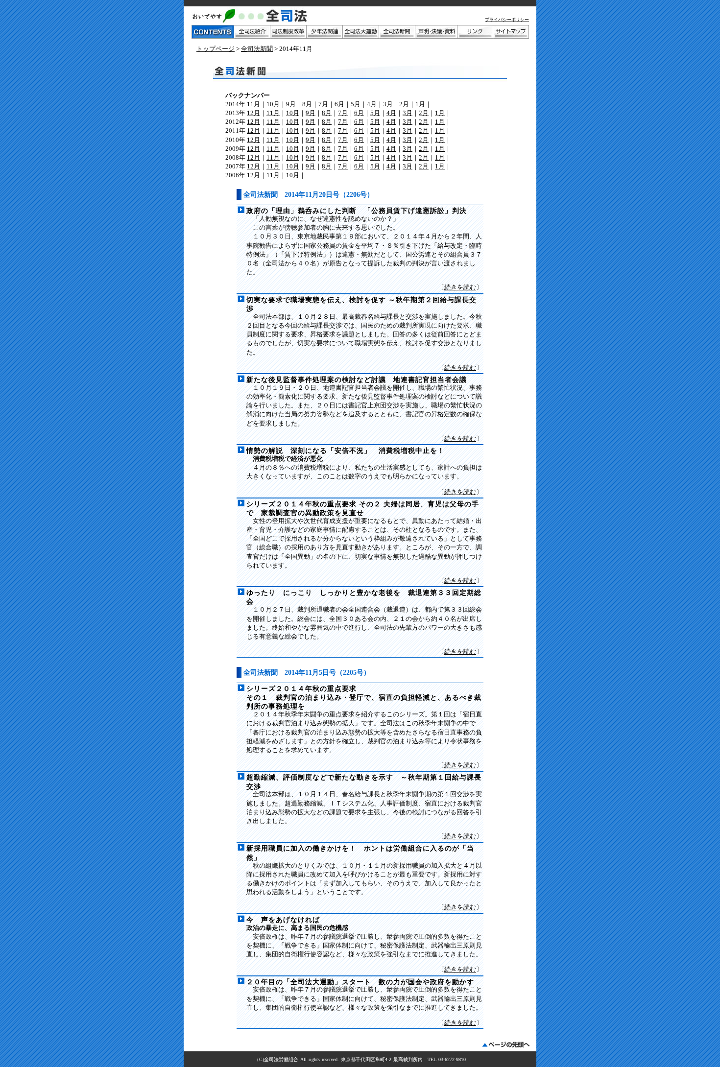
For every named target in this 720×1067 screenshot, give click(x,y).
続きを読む (460, 287)
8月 (307, 104)
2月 (404, 104)
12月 (253, 113)
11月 (273, 113)
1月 (420, 104)
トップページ (215, 48)
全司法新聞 (257, 48)
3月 (388, 104)
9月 (291, 104)
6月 (339, 104)
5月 (355, 104)
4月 (372, 104)
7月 (323, 104)
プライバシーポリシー (507, 19)
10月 (273, 104)
